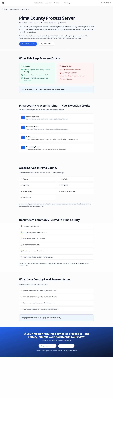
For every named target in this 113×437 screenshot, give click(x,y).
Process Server (38, 3)
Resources (57, 3)
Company (67, 3)
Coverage (48, 3)
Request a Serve (26, 44)
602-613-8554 (107, 3)
